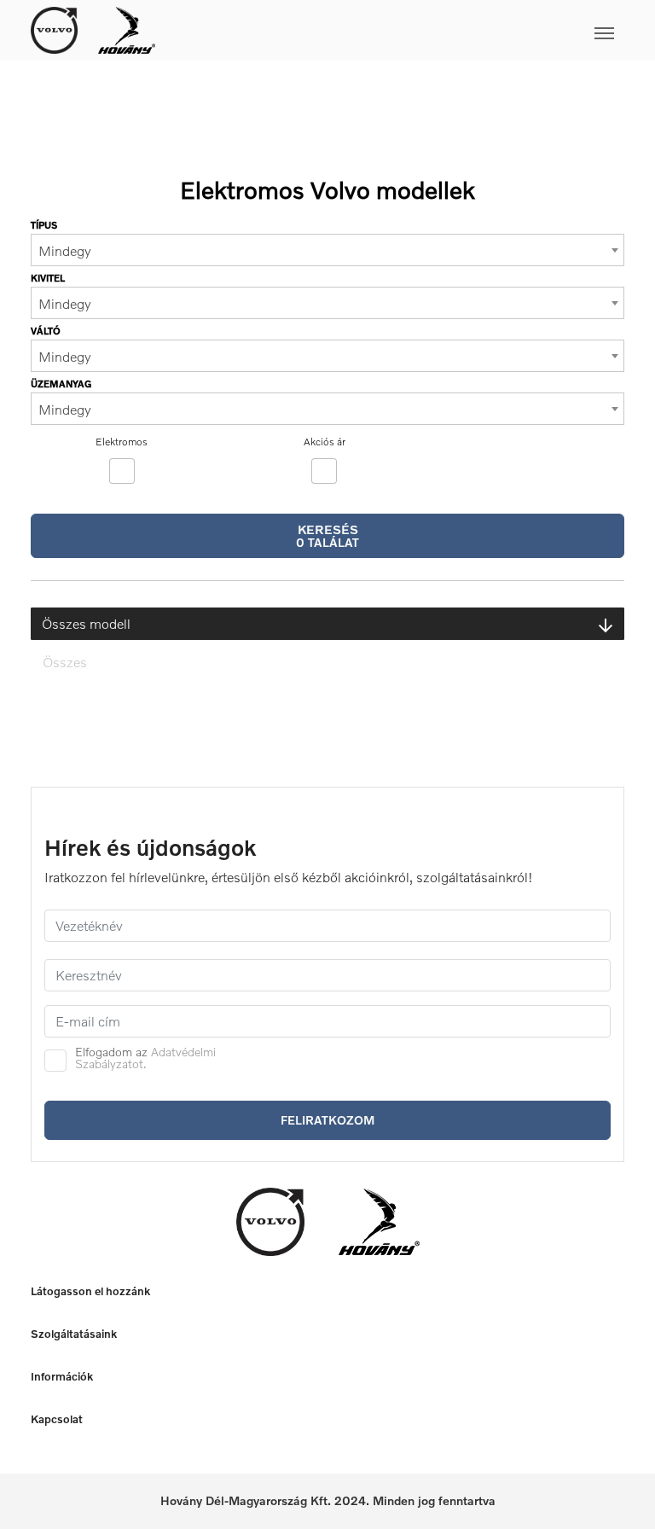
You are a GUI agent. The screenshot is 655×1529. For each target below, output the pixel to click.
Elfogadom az (145, 1058)
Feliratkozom (327, 1120)
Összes (65, 662)
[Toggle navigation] (389, 30)
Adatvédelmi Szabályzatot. (145, 1057)
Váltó (46, 330)
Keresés (327, 535)
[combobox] (327, 250)
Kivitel (48, 277)
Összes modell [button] (86, 623)
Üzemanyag (61, 383)
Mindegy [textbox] (64, 250)
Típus (44, 224)
